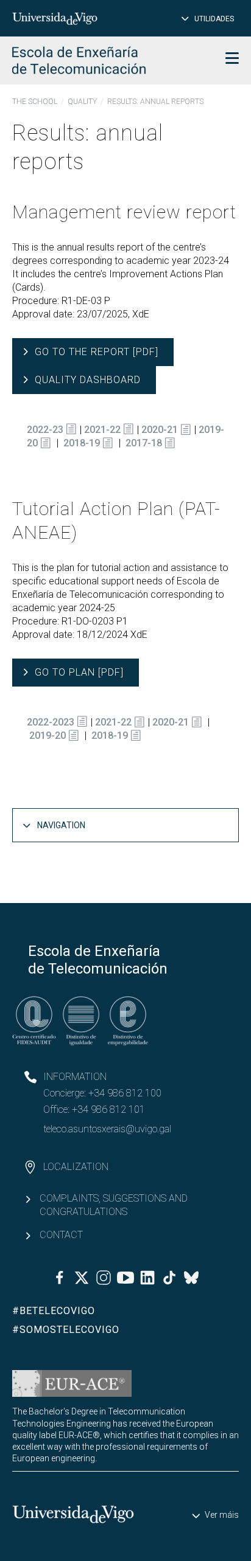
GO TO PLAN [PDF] (79, 672)
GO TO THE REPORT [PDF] (96, 352)
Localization (75, 1166)
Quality (82, 101)
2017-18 (143, 443)
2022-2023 (50, 722)
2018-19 (81, 443)
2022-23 (45, 429)
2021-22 (102, 429)
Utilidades (214, 19)
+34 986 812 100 (124, 1093)
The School (34, 101)
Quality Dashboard (88, 380)
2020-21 (159, 429)
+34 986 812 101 (108, 1109)
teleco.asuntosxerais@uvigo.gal (107, 1129)
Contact (61, 1235)
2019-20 (47, 735)
